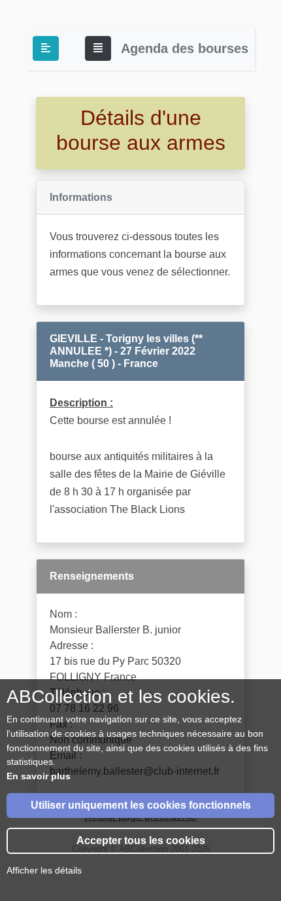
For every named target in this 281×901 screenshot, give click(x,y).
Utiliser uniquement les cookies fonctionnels (141, 805)
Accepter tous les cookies (140, 840)
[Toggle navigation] (98, 48)
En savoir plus (39, 776)
